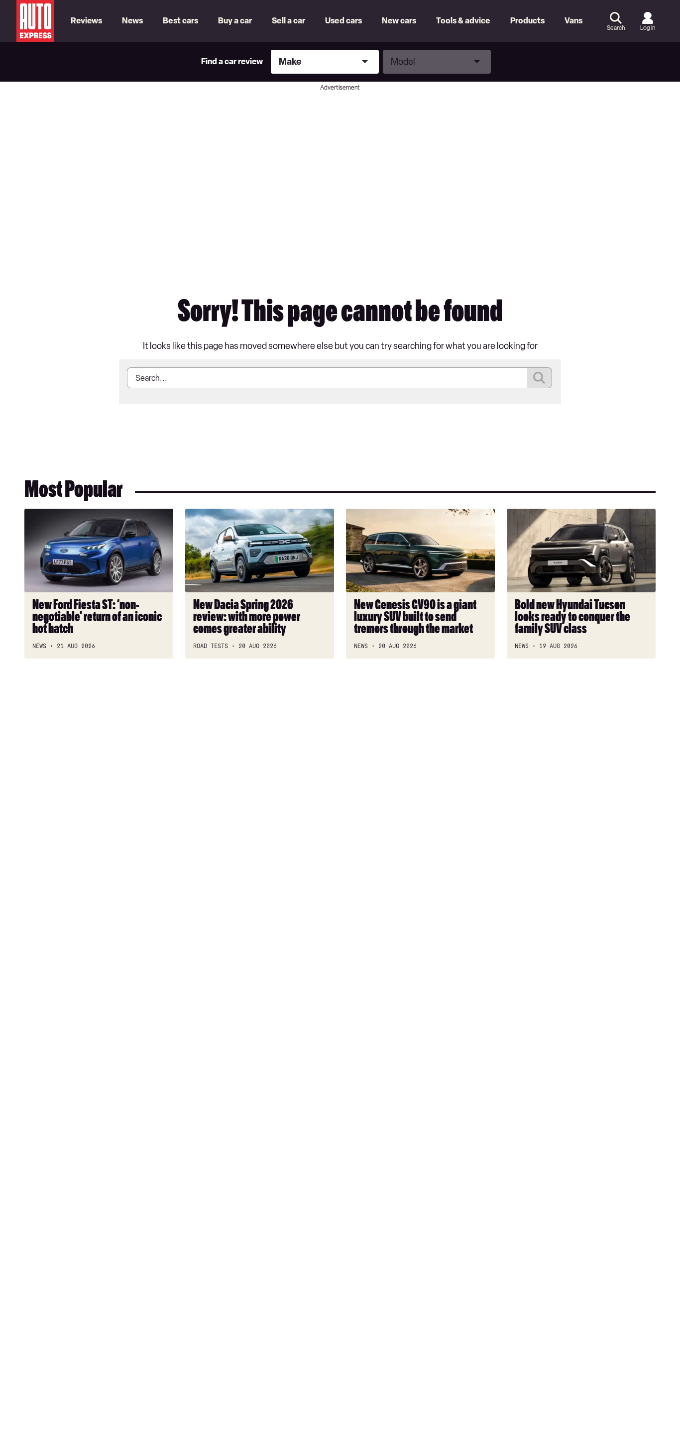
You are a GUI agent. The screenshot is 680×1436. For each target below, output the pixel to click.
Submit (539, 377)
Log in (647, 27)
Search (616, 27)
